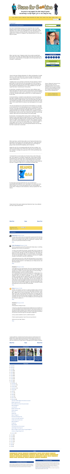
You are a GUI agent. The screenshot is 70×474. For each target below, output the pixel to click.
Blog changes (14, 424)
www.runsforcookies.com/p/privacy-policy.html (41, 467)
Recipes (50, 17)
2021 (12, 373)
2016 (12, 381)
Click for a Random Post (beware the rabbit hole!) (53, 94)
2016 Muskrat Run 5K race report (18, 426)
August (13, 389)
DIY (35, 17)
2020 (12, 375)
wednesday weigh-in (13, 453)
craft (10, 454)
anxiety (47, 453)
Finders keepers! (15, 410)
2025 (12, 367)
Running (28, 17)
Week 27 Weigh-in (15, 415)
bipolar (11, 457)
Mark (36, 454)
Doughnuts (14, 423)
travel (38, 453)
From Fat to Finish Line (53, 454)
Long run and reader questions (18, 418)
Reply (13, 242)
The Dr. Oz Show (20, 457)
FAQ (14, 457)
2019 (12, 377)
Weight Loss (24, 17)
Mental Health (32, 17)
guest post (41, 454)
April (13, 396)
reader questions (15, 228)
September (14, 388)
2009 (12, 444)
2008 (12, 446)
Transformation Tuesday (23, 454)
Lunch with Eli (14, 407)
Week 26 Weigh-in (15, 421)
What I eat (14, 411)
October (13, 386)
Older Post (12, 221)
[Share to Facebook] (24, 227)
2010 (12, 443)
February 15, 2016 (20, 235)
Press (47, 17)
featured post (25, 453)
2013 (12, 438)
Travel (41, 17)
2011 (12, 441)
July (12, 391)
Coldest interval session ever (17, 419)
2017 (12, 380)
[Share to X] (23, 227)
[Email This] (21, 227)
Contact (56, 17)
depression (51, 453)
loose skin (46, 454)
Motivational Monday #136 (17, 416)
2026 (12, 365)
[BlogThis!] (22, 227)
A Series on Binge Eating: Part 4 (18, 431)
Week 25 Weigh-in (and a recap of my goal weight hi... (22, 429)
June (13, 392)
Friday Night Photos (32, 453)
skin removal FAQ (43, 457)
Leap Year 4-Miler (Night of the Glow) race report (21, 400)
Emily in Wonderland (16, 245)
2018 (12, 378)
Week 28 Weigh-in (15, 405)
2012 (12, 439)
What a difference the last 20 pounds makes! (20, 403)
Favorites (44, 17)
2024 (12, 369)
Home (13, 17)
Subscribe (53, 65)
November (14, 384)
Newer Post (39, 221)
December (14, 383)
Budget (38, 17)
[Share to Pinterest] (25, 227)
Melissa (13, 288)
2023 (12, 370)
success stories (31, 454)
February (13, 399)
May (13, 394)
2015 (12, 435)
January (13, 433)
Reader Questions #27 (16, 402)
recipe (19, 453)
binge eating (15, 454)
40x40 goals (31, 457)
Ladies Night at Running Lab (17, 427)
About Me (16, 17)
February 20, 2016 (20, 302)
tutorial (26, 457)
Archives (53, 17)
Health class (14, 413)
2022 (12, 372)
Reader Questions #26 (16, 408)
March (13, 397)
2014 (12, 436)
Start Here (20, 17)
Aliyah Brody (14, 235)
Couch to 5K (36, 457)
